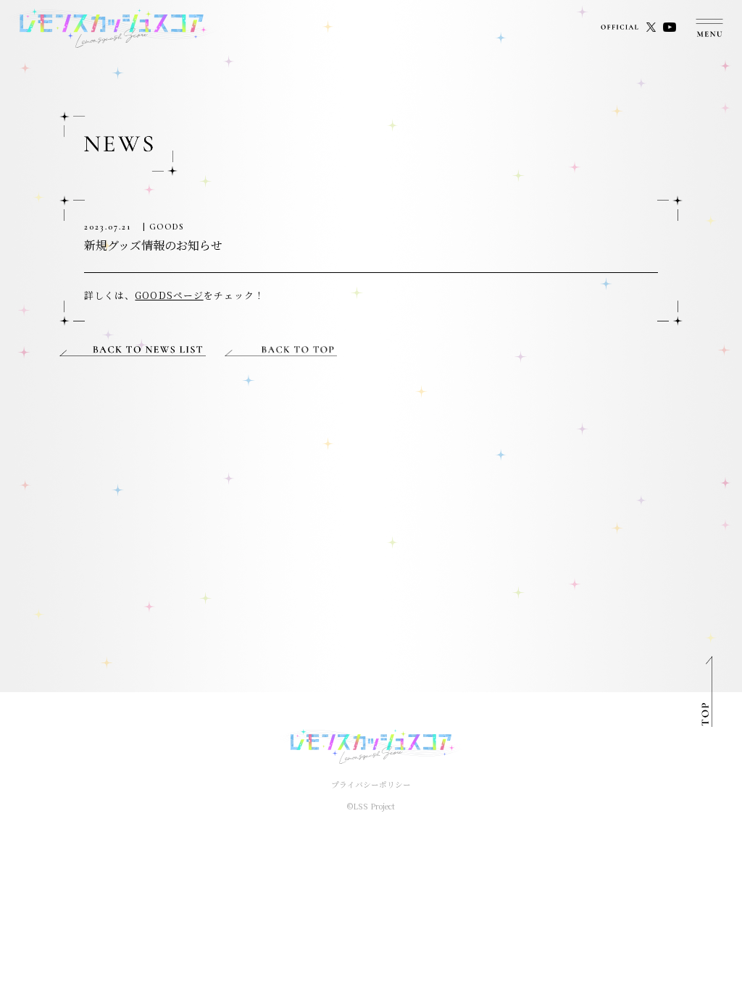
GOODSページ (169, 295)
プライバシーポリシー (371, 784)
